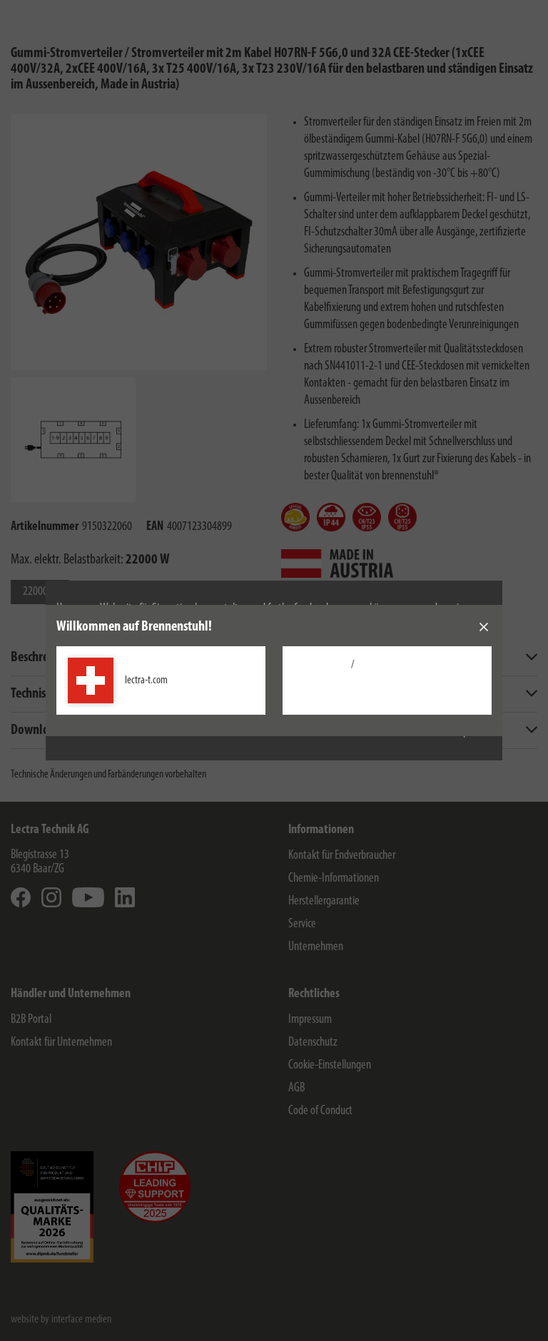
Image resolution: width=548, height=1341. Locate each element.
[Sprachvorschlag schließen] (484, 627)
